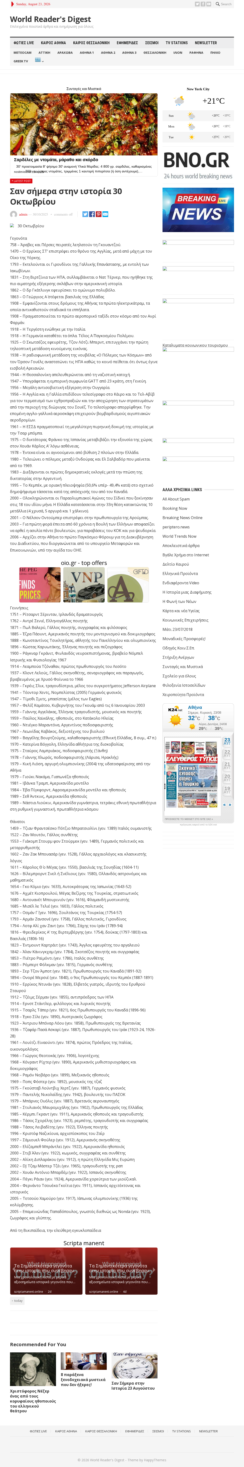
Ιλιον (177, 52)
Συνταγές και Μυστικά (183, 666)
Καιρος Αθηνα (53, 43)
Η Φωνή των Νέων (179, 601)
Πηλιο (215, 52)
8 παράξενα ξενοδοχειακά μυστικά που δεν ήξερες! (83, 1379)
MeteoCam (22, 52)
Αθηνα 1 (87, 52)
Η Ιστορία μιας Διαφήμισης (187, 592)
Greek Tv (21, 61)
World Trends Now (179, 536)
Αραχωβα (65, 52)
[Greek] (38, 61)
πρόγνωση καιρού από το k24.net (198, 825)
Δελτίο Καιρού (176, 564)
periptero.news (176, 527)
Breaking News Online (183, 517)
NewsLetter (206, 43)
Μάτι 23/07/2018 (178, 629)
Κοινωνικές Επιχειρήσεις (185, 620)
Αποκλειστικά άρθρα (181, 545)
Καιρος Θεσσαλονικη (91, 43)
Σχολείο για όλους (179, 676)
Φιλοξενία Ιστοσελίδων (184, 685)
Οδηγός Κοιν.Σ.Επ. (179, 648)
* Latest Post (21, 181)
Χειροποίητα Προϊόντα (183, 694)
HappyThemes (155, 1460)
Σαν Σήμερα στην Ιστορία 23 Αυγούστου (133, 1386)
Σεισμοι (151, 43)
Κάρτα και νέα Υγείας (181, 610)
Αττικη (44, 52)
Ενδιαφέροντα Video (181, 582)
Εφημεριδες (127, 43)
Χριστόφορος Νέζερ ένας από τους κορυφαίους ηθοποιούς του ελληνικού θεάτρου (33, 1401)
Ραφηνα (196, 52)
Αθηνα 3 (129, 52)
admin (23, 214)
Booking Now (175, 508)
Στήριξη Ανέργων (178, 657)
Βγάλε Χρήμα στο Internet (186, 555)
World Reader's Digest (50, 19)
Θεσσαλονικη (154, 52)
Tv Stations (177, 43)
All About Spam (176, 499)
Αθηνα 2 (108, 52)
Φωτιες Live (24, 43)
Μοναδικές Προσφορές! (184, 638)
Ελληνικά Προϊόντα (180, 573)
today (18, 1300)
